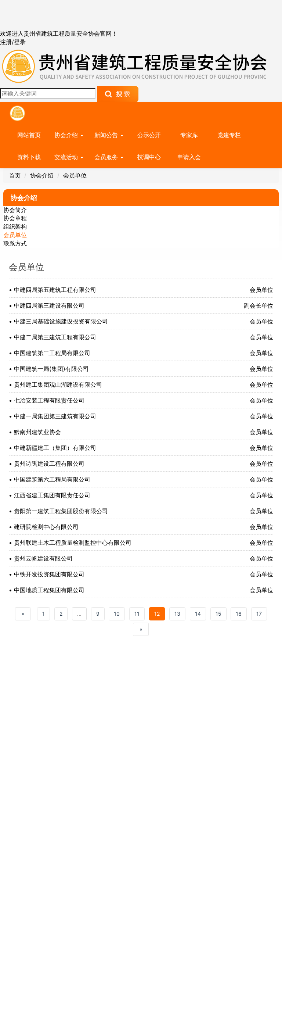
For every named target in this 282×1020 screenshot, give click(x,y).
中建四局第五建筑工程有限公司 (55, 289)
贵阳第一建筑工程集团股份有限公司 (61, 511)
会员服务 (107, 157)
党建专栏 (229, 135)
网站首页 (29, 135)
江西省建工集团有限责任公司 (52, 495)
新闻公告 (107, 135)
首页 (15, 175)
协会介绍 (67, 135)
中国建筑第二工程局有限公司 (52, 353)
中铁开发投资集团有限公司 (49, 574)
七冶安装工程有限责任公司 (49, 400)
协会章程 (15, 218)
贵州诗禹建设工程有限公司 (49, 463)
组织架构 (15, 226)
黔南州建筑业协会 (37, 432)
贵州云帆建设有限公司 (43, 558)
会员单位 (75, 175)
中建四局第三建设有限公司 (49, 305)
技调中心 (149, 157)
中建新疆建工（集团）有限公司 (55, 447)
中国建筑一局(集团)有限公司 (51, 368)
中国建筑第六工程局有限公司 (52, 479)
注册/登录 (13, 42)
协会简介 (15, 210)
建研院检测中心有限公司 (46, 526)
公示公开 (149, 135)
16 (239, 614)
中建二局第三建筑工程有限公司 (55, 337)
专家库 (189, 135)
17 (259, 614)
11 (137, 614)
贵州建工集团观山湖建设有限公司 (58, 384)
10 (117, 614)
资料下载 (29, 157)
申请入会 (189, 157)
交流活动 (67, 157)
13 (177, 614)
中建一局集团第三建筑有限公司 (55, 416)
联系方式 (15, 243)
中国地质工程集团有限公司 (49, 590)
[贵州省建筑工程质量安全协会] (135, 65)
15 (218, 614)
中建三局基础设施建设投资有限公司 (61, 321)
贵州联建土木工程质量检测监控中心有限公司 (72, 542)
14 (198, 614)
